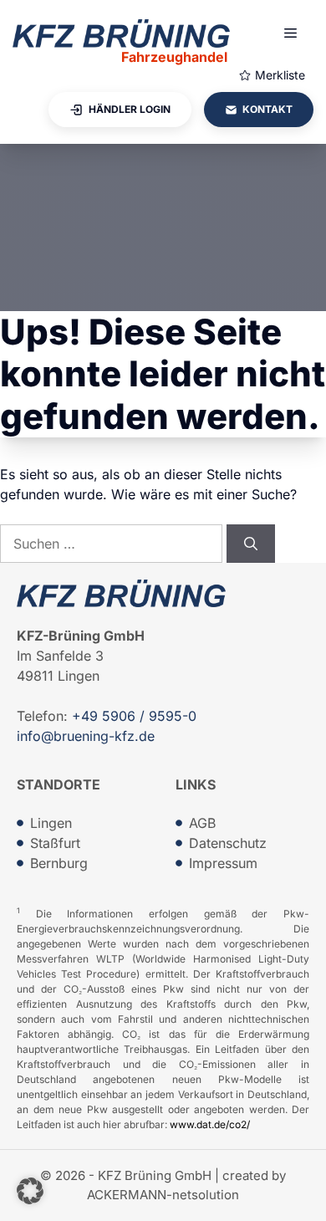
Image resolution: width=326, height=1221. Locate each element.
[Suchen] (251, 543)
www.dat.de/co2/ (210, 1124)
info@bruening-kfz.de (86, 736)
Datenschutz (228, 843)
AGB (202, 823)
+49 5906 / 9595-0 (134, 716)
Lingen (51, 823)
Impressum (223, 863)
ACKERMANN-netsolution (163, 1195)
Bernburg (59, 863)
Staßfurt (55, 843)
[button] (30, 1191)
